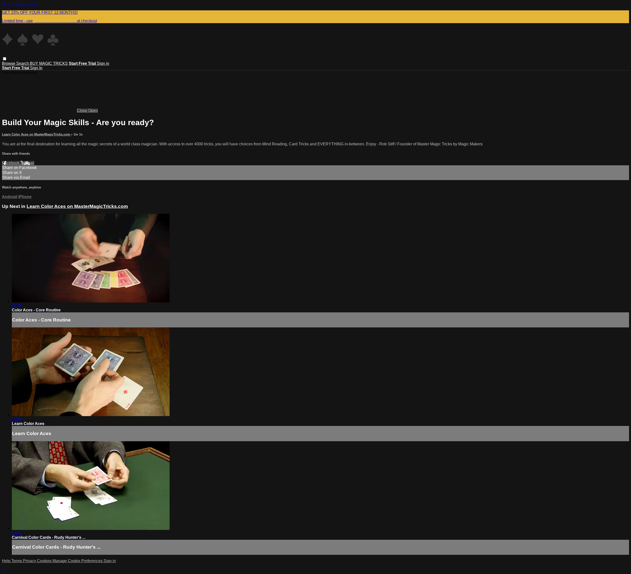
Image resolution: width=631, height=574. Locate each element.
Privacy (30, 561)
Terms (17, 561)
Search (23, 63)
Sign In (36, 68)
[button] (4, 58)
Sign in (103, 63)
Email (29, 163)
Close (82, 110)
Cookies (45, 561)
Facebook (11, 163)
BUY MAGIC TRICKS (49, 63)
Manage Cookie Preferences (78, 561)
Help (6, 561)
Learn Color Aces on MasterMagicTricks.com (36, 134)
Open (93, 110)
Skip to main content (19, 4)
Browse (9, 63)
